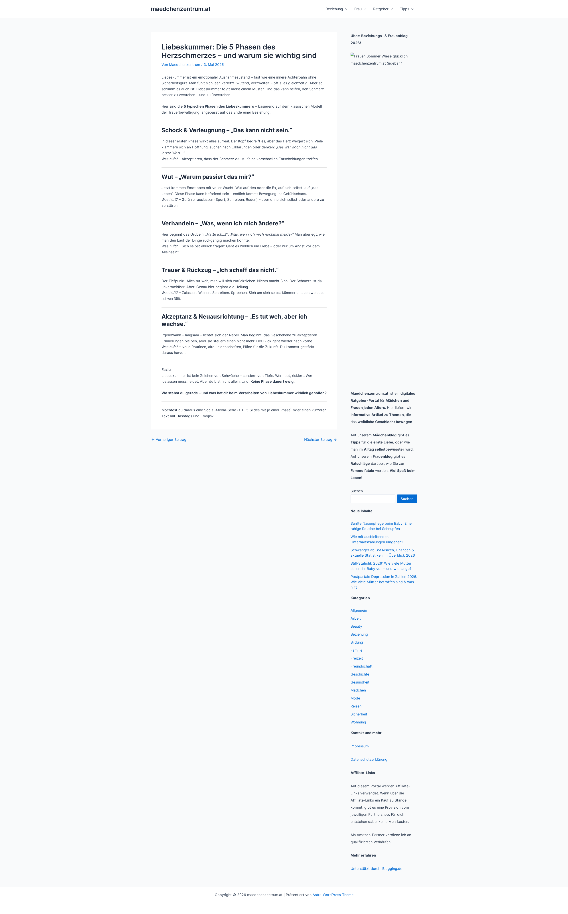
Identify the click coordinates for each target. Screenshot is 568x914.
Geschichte (360, 674)
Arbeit (356, 618)
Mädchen (358, 690)
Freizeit (357, 658)
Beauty (356, 626)
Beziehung (359, 634)
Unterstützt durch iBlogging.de (376, 868)
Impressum (360, 746)
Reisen (356, 706)
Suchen (357, 491)
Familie (356, 650)
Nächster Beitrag (320, 439)
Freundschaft (362, 666)
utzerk (371, 759)
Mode (355, 698)
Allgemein (359, 610)
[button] (345, 9)
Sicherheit (359, 714)
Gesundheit (360, 682)
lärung (382, 759)
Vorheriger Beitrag (168, 439)
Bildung (357, 642)
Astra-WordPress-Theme (333, 894)
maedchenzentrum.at (181, 8)
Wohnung (358, 722)
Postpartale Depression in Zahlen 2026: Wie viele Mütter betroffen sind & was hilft (384, 581)
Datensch (358, 759)
